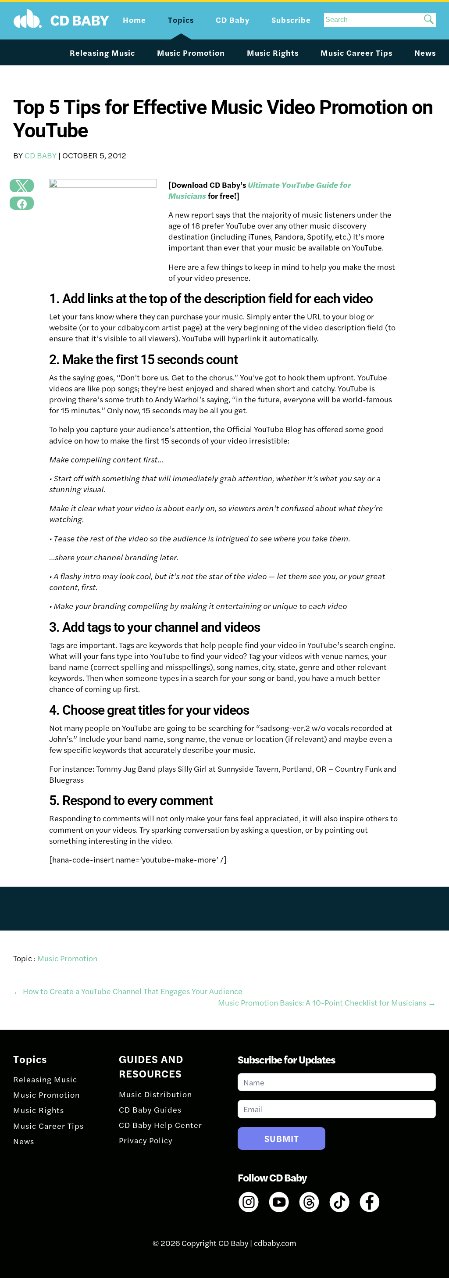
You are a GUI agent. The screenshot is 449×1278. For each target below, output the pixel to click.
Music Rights (273, 52)
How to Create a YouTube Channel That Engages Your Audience (127, 990)
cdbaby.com (275, 1242)
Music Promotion (191, 52)
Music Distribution (155, 1093)
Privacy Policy (145, 1140)
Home (134, 19)
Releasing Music (102, 52)
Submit (281, 1138)
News (425, 52)
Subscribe (291, 19)
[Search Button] (429, 19)
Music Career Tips (356, 52)
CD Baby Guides (150, 1109)
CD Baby (41, 155)
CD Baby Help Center (160, 1124)
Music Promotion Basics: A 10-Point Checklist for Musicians (327, 1002)
